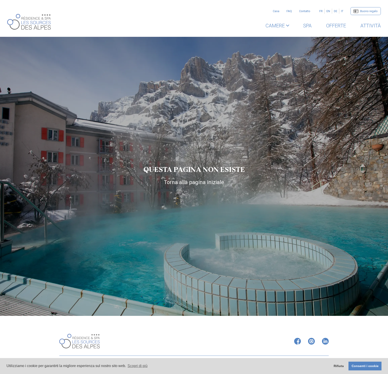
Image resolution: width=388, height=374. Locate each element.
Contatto (304, 11)
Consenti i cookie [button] (365, 366)
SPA (307, 26)
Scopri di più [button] (138, 366)
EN (328, 11)
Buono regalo (369, 11)
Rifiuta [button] (339, 366)
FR (321, 11)
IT (342, 11)
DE (335, 11)
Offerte (336, 26)
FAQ (289, 11)
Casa (276, 11)
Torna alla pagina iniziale (194, 182)
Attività (370, 26)
